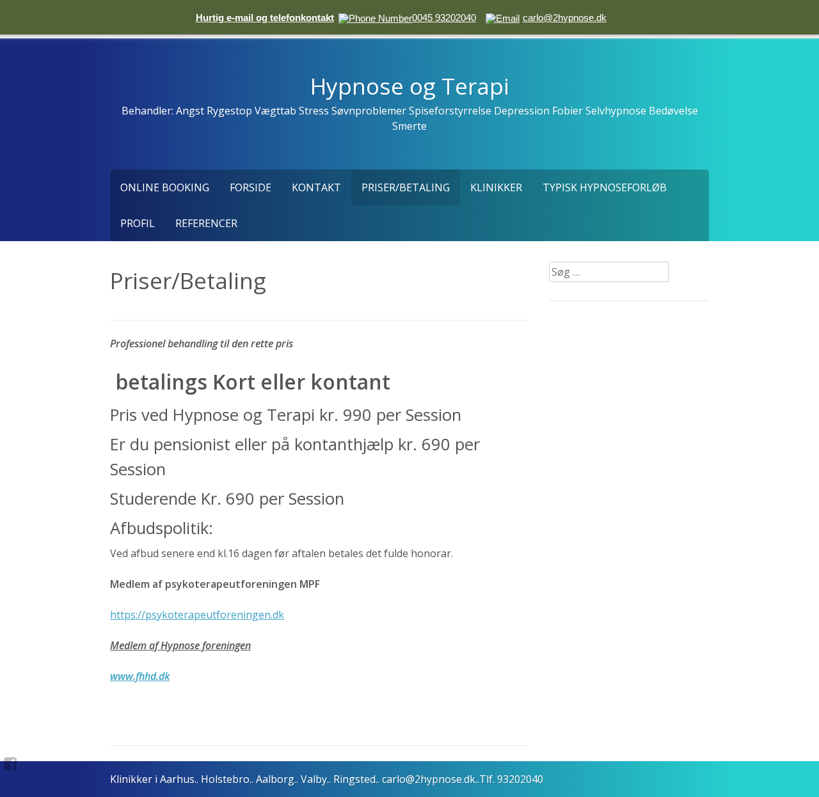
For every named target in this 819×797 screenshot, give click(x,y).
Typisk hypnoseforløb (605, 187)
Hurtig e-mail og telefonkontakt (265, 17)
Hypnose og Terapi (409, 85)
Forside (250, 187)
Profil (137, 223)
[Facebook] (10, 763)
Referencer (206, 223)
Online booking (164, 187)
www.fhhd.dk (140, 676)
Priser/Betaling (406, 187)
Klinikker (496, 187)
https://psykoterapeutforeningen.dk (197, 615)
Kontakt (316, 187)
